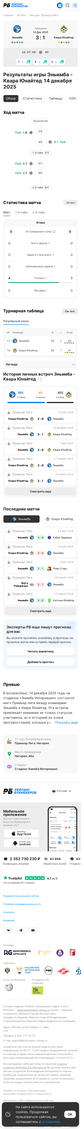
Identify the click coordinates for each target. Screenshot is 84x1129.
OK (70, 1114)
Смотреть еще (40, 491)
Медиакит (9, 920)
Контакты (8, 912)
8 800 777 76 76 (25, 1035)
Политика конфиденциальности (22, 904)
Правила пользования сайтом (21, 895)
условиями (51, 1122)
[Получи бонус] (60, 5)
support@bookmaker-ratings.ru (29, 1040)
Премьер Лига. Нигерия (32, 743)
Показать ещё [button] (66, 722)
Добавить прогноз (40, 662)
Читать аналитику (40, 651)
